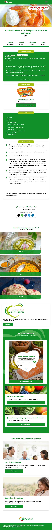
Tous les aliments (26, 424)
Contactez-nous (34, 525)
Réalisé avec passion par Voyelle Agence (10, 527)
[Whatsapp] (22, 215)
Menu (46, 2)
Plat (15, 5)
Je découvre (26, 403)
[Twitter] (29, 215)
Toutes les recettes (11, 5)
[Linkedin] (33, 215)
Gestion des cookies (20, 525)
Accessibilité (5, 526)
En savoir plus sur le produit (26, 105)
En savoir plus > (8, 60)
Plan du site (18, 526)
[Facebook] (26, 215)
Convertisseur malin (26, 381)
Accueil (6, 5)
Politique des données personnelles (9, 525)
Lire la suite (14, 471)
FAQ (21, 526)
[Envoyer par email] (19, 215)
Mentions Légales (40, 525)
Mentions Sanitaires (11, 526)
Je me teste (8, 324)
